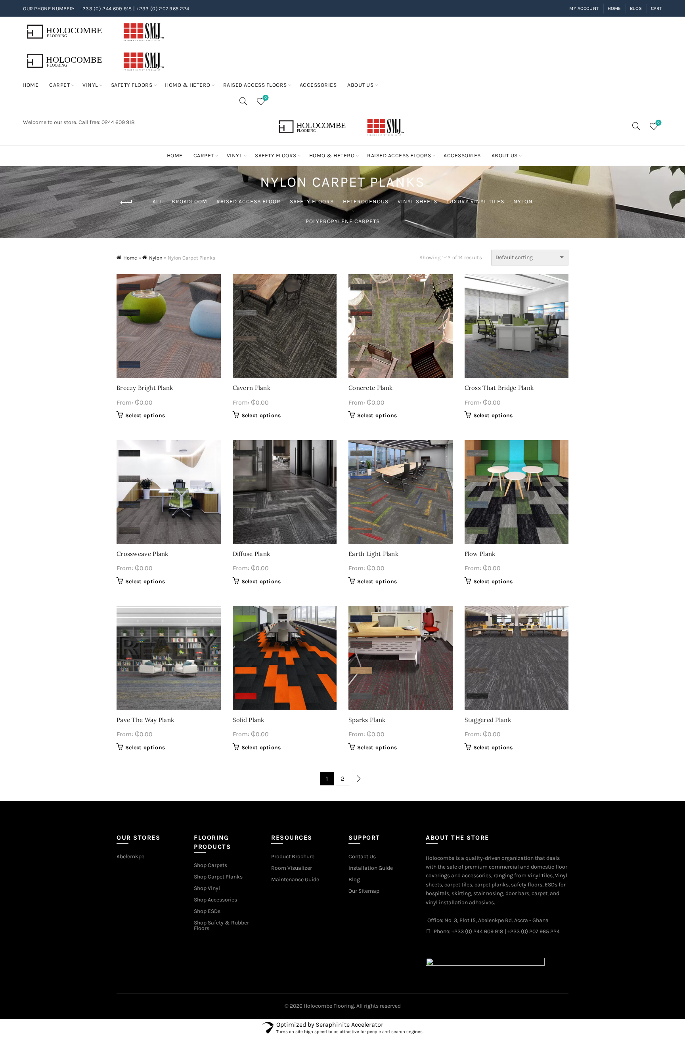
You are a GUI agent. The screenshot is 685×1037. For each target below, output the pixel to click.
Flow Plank (480, 554)
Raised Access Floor (248, 201)
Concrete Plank (370, 388)
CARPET (59, 85)
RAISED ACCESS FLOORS (255, 85)
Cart (656, 8)
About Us (360, 85)
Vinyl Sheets (417, 201)
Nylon (523, 201)
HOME (30, 85)
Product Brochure (292, 856)
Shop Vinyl (207, 888)
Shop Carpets (210, 865)
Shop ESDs (207, 911)
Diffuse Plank (251, 554)
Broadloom (189, 201)
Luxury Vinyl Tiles (475, 201)
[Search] (243, 101)
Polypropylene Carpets (343, 221)
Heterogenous (365, 201)
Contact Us (362, 856)
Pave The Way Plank (145, 720)
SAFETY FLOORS (132, 85)
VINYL (90, 85)
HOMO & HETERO (187, 85)
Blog (636, 8)
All (158, 201)
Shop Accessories (215, 899)
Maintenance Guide (295, 879)
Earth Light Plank (373, 554)
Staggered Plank (488, 720)
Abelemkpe (130, 856)
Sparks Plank (367, 720)
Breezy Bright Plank (145, 388)
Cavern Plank (252, 388)
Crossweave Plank (142, 554)
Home (614, 8)
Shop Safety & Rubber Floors (221, 925)
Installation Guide (370, 868)
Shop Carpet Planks (218, 876)
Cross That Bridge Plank (499, 388)
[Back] (126, 202)
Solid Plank (248, 720)
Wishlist (265, 97)
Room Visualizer (291, 868)
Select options (145, 415)
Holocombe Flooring (329, 1006)
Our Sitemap (363, 891)
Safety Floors (312, 201)
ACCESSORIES (318, 85)
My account (584, 8)
